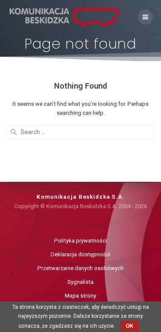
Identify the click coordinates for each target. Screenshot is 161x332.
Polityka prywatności (80, 240)
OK (130, 326)
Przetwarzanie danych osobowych (80, 268)
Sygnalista (80, 282)
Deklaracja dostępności (80, 254)
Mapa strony (80, 295)
